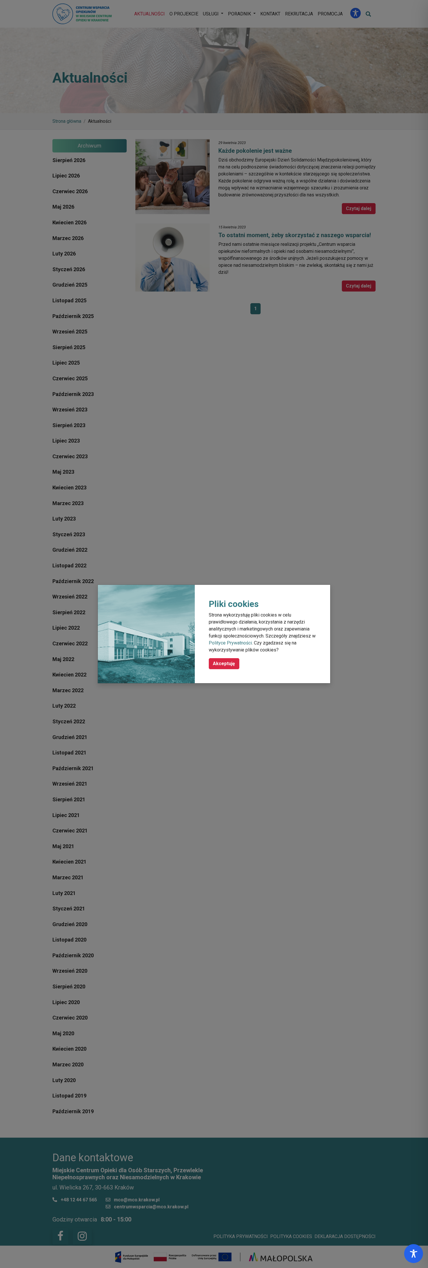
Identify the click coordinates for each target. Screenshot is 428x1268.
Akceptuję (224, 663)
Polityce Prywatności (230, 643)
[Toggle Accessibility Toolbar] (414, 1254)
